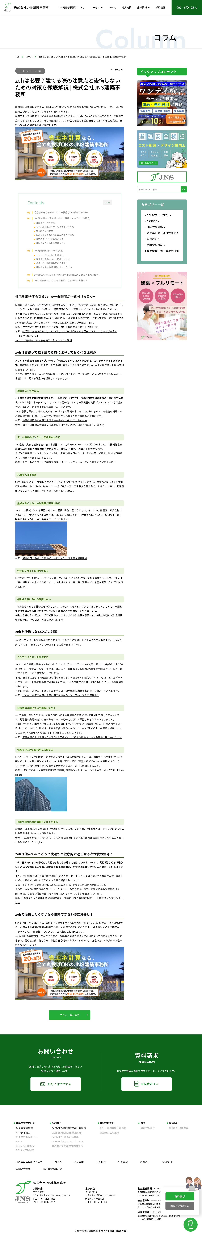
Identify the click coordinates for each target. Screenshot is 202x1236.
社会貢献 (123, 1162)
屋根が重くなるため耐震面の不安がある (55, 235)
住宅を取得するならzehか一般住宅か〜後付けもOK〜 (61, 212)
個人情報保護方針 (52, 1168)
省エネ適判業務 (24, 1128)
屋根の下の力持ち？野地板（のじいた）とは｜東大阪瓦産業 (54, 558)
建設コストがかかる (45, 222)
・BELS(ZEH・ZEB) (156, 215)
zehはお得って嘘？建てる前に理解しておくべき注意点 (62, 218)
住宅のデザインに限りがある (50, 239)
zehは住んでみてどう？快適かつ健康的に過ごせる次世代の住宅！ (67, 274)
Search (184, 189)
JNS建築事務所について (29, 1162)
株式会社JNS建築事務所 (49, 1183)
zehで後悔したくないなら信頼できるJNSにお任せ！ (61, 280)
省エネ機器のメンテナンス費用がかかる (55, 227)
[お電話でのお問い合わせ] (191, 1225)
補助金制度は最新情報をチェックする (54, 267)
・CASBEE (150, 221)
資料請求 (179, 1196)
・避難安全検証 (153, 245)
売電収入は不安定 (44, 231)
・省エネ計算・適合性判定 (160, 233)
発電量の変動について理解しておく (53, 259)
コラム (29, 56)
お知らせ (145, 1162)
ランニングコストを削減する (50, 255)
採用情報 (167, 1162)
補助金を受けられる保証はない (51, 243)
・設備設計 (150, 239)
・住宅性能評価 (153, 227)
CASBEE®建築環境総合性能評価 (69, 1128)
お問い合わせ (23, 1168)
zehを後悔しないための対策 (48, 250)
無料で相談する (179, 1206)
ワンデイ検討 (23, 1132)
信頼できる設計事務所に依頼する (52, 263)
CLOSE (107, 202)
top (17, 56)
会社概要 (101, 1162)
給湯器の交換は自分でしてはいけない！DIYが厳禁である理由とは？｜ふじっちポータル (69, 331)
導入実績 (79, 1162)
